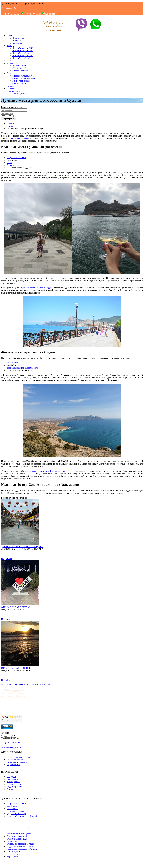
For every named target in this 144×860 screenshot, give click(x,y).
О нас (9, 35)
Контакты (50, 14)
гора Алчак (12, 808)
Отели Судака (19, 83)
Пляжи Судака (14, 784)
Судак (10, 73)
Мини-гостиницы (21, 81)
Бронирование (14, 91)
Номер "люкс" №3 (21, 53)
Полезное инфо (19, 38)
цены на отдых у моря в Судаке (37, 288)
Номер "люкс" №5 (21, 58)
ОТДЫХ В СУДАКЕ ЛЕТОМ (15, 607)
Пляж (9, 162)
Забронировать (8, 118)
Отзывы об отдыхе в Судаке (20, 844)
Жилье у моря (13, 781)
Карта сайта (12, 856)
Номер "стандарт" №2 (22, 50)
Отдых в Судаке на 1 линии (20, 846)
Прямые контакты (15, 854)
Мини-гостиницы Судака (19, 834)
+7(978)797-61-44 (32, 14)
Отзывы (10, 88)
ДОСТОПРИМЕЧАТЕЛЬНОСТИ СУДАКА (22, 546)
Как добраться (19, 93)
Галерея (10, 86)
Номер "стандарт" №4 (22, 55)
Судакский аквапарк (16, 813)
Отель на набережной (17, 836)
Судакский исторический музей (22, 816)
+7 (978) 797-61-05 (10, 14)
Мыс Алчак (12, 363)
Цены (9, 60)
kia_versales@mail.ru (12, 8)
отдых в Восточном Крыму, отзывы (47, 471)
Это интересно (14, 851)
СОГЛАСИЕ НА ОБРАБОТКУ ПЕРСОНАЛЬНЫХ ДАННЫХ (27, 685)
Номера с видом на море (18, 757)
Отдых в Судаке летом (23, 76)
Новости (16, 40)
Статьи (10, 126)
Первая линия (19, 65)
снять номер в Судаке (19, 138)
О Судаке (11, 776)
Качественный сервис (17, 762)
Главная (10, 123)
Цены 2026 (12, 841)
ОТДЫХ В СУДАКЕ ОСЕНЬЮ (16, 668)
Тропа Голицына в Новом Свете (22, 368)
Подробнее (6, 558)
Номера (10, 45)
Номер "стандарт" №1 (22, 48)
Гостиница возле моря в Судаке (22, 849)
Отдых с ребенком (15, 786)
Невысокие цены (15, 759)
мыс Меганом (13, 806)
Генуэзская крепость (16, 157)
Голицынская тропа (16, 811)
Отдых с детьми (20, 71)
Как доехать (12, 779)
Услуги (10, 63)
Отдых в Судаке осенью (23, 78)
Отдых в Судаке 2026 (17, 839)
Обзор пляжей (19, 68)
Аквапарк (11, 165)
